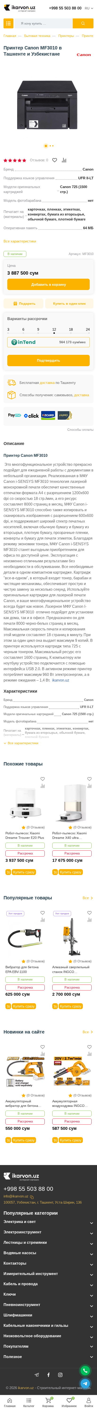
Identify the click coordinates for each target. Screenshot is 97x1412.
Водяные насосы (20, 1253)
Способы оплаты (80, 429)
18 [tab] (71, 329)
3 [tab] (8, 329)
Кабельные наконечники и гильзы (36, 1326)
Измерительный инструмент (31, 1274)
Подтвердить (48, 360)
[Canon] (84, 54)
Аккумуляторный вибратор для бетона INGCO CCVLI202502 (21, 1103)
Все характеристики (20, 241)
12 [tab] (54, 329)
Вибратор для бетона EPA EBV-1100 (22, 969)
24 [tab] (88, 329)
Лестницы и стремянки (25, 1242)
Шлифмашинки (18, 1315)
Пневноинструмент (22, 1305)
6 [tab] (23, 329)
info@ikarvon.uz (16, 1196)
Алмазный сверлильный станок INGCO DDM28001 (70, 969)
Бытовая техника (37, 36)
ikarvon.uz (60, 680)
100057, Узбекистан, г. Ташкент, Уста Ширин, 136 (43, 1202)
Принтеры (66, 36)
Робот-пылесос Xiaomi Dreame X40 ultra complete (69, 835)
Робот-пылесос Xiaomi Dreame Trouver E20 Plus (24, 835)
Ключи (10, 1294)
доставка (47, 383)
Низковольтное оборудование (32, 1336)
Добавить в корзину (48, 284)
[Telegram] (36, 1375)
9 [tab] (38, 329)
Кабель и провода (21, 1284)
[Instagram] (60, 1375)
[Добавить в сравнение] (64, 160)
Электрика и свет (20, 1222)
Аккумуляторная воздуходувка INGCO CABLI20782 (68, 1103)
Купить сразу (24, 872)
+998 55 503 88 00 (65, 8)
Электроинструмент (22, 1232)
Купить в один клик (69, 303)
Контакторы (15, 1263)
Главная (10, 36)
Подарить (27, 303)
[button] (46, 146)
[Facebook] (48, 1375)
